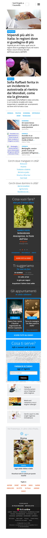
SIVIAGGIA (12, 515)
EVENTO (23, 465)
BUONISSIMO (27, 515)
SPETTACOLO (36, 113)
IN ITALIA (28, 488)
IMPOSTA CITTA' (29, 506)
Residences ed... (24, 192)
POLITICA (18, 113)
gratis (34, 252)
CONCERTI (15, 318)
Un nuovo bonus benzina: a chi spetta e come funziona (30, 125)
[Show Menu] (38, 4)
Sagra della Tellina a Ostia (24, 469)
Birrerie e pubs (23, 172)
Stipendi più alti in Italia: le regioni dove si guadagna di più (22, 38)
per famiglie (26, 252)
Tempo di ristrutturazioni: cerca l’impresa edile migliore (30, 390)
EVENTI (23, 491)
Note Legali (19, 518)
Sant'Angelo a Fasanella (18, 4)
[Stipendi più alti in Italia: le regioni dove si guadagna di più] (23, 19)
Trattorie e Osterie (23, 169)
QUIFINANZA (19, 515)
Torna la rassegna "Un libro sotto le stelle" (26, 234)
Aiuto (30, 520)
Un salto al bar (23, 277)
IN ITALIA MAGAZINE (18, 506)
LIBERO (10, 512)
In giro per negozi (23, 280)
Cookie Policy (34, 518)
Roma (23, 438)
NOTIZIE (23, 472)
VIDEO (30, 485)
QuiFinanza (25, 129)
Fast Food (23, 178)
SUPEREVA (35, 515)
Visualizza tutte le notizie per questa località (24, 475)
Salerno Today (26, 142)
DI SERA (28, 273)
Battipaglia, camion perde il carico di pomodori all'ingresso (31, 150)
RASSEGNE (25, 230)
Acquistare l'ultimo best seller (23, 283)
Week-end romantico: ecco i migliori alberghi (30, 402)
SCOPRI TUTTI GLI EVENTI (23, 258)
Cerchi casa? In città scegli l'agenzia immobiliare (31, 416)
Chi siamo (11, 518)
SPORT (18, 116)
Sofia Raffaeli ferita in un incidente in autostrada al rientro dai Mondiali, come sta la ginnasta (23, 89)
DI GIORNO (18, 273)
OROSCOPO (10, 488)
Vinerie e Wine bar (23, 175)
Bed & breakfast (23, 186)
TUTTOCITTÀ (29, 514)
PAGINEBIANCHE (20, 514)
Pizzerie (23, 167)
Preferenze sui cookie (21, 520)
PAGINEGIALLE (23, 512)
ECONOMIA (26, 113)
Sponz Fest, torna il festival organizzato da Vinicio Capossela (15, 324)
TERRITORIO (11, 31)
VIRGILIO (15, 512)
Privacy (26, 518)
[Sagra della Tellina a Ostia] (25, 453)
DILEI (35, 514)
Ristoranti (23, 164)
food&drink (15, 252)
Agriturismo (23, 189)
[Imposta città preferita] (8, 4)
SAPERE (37, 485)
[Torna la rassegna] (27, 218)
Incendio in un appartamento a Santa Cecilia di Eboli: (30, 137)
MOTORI (23, 485)
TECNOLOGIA (26, 116)
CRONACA (11, 79)
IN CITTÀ (19, 488)
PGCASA (12, 514)
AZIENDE (36, 488)
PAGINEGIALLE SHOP (33, 512)
